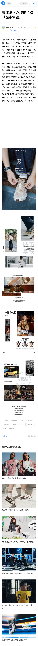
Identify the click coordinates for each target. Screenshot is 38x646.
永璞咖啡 (14, 420)
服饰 (22, 424)
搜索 (24, 3)
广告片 (22, 420)
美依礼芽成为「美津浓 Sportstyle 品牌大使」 (18, 542)
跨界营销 (6, 424)
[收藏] (29, 436)
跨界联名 (15, 424)
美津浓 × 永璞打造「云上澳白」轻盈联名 (17, 510)
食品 (4, 429)
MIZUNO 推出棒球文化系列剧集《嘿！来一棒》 (18, 606)
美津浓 (5, 420)
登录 (33, 3)
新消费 (11, 429)
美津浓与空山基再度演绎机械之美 (14, 640)
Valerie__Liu (10, 27)
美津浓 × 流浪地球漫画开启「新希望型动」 (18, 573)
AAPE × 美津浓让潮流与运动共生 (14, 478)
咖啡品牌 (30, 424)
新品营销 (31, 420)
